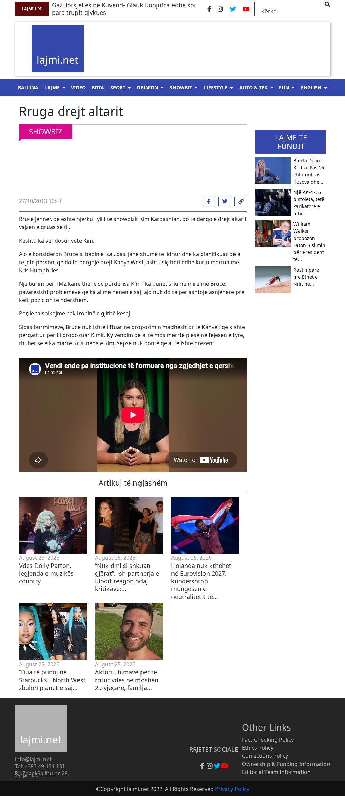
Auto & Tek (253, 87)
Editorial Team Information (276, 772)
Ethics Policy (257, 747)
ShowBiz (181, 87)
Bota (98, 87)
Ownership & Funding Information (286, 764)
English (311, 87)
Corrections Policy (265, 756)
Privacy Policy (232, 789)
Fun (284, 87)
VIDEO (78, 87)
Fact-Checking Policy (268, 739)
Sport (117, 87)
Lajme (52, 87)
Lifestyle (215, 87)
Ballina (28, 87)
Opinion (147, 87)
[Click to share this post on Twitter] (223, 201)
